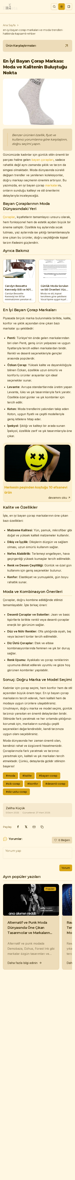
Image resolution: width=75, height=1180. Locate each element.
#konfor (32, 783)
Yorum (66, 868)
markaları (51, 185)
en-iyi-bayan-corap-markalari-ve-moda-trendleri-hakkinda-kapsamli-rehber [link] (33, 31)
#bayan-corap (48, 775)
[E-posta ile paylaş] (34, 827)
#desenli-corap (55, 783)
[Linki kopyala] (42, 827)
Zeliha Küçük (15, 808)
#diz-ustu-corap (16, 791)
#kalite (27, 775)
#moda (10, 775)
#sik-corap (13, 783)
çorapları (47, 160)
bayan (35, 160)
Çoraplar (9, 217)
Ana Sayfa (9, 25)
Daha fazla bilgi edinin (22, 963)
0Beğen (64, 840)
